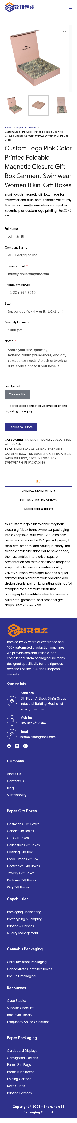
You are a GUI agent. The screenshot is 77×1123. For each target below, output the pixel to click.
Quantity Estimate (17, 322)
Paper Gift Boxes (38, 439)
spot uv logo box (42, 458)
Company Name (16, 247)
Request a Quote (21, 427)
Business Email (15, 266)
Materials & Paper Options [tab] (39, 490)
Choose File (17, 394)
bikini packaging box (30, 449)
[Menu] (70, 7)
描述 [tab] (38, 481)
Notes (9, 341)
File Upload (12, 386)
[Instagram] (25, 746)
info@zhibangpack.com (38, 737)
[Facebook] (9, 746)
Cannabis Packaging (25, 949)
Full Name (11, 229)
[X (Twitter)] (17, 746)
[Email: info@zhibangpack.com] (12, 734)
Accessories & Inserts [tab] (38, 508)
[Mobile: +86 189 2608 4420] (12, 720)
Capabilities (17, 899)
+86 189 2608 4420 (34, 723)
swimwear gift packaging (25, 462)
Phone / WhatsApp (18, 285)
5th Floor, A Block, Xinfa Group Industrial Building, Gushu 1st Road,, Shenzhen (43, 704)
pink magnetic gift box (44, 454)
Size (8, 303)
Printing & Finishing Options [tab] (38, 499)
